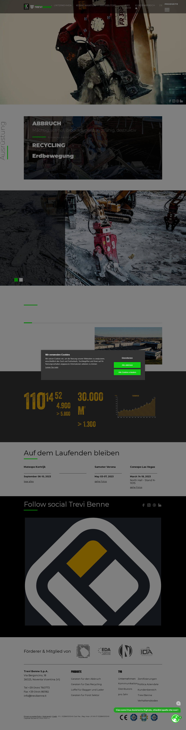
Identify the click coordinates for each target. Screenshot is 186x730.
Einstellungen (127, 358)
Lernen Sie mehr (51, 367)
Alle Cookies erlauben (127, 372)
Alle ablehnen (127, 365)
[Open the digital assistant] (175, 718)
